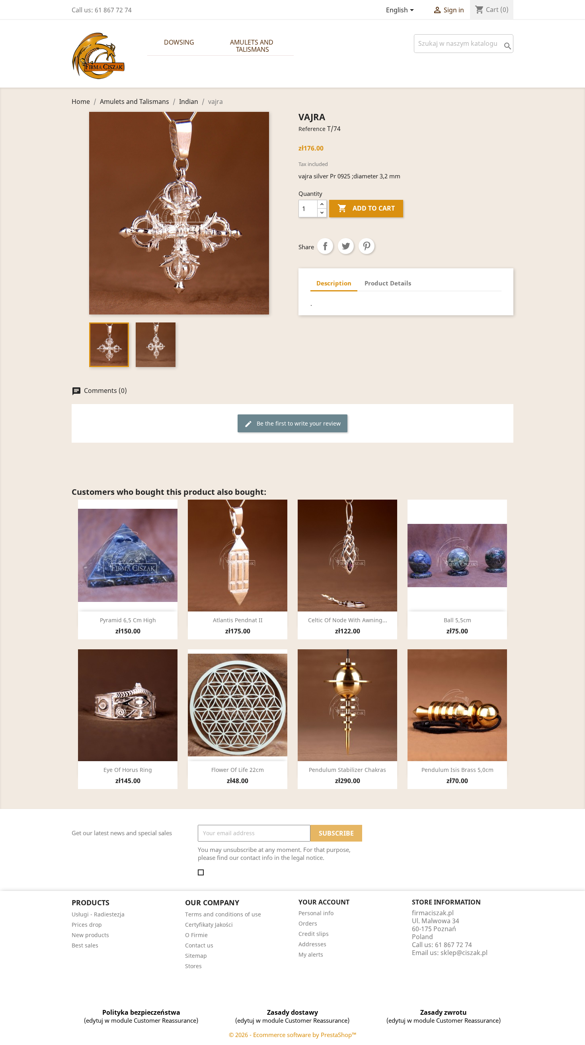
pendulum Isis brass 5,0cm (457, 769)
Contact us (199, 945)
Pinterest (366, 246)
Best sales (85, 945)
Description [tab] (333, 283)
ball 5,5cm (457, 620)
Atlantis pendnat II (238, 620)
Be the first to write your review (292, 424)
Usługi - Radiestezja (98, 914)
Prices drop (87, 924)
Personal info (315, 913)
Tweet (346, 246)
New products (90, 935)
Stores (193, 966)
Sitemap (196, 955)
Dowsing (179, 42)
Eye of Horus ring (127, 769)
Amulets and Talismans (252, 46)
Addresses (312, 944)
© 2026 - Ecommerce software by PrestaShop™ (293, 1035)
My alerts (310, 954)
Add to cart (366, 208)
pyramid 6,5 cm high (128, 620)
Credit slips (313, 934)
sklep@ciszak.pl (464, 952)
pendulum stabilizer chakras (347, 769)
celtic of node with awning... (347, 620)
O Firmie (196, 935)
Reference (312, 129)
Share (325, 246)
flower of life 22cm (237, 769)
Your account (323, 902)
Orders (307, 923)
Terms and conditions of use (223, 914)
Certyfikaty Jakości (209, 924)
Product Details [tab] (388, 283)
